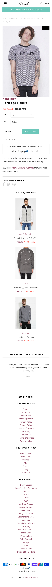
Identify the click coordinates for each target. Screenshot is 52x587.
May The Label (26, 513)
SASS (26, 545)
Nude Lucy (26, 532)
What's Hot (26, 456)
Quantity (7, 131)
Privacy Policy (26, 425)
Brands (26, 466)
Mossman (25, 520)
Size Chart (11, 139)
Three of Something (26, 551)
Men (26, 463)
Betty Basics (26, 484)
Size (4, 114)
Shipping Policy (26, 418)
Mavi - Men (26, 510)
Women (25, 459)
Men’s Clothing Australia (23, 167)
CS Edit (26, 494)
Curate (26, 497)
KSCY (26, 500)
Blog (26, 469)
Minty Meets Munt (26, 516)
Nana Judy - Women (26, 523)
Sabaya (26, 542)
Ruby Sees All (26, 539)
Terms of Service (26, 428)
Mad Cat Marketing (33, 577)
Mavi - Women (26, 507)
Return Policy (26, 421)
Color (5, 121)
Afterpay (26, 431)
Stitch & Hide (26, 548)
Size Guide (26, 415)
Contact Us (26, 434)
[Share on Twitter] (8, 184)
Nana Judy (9, 98)
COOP (26, 491)
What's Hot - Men (17, 19)
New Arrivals (26, 453)
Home (5, 19)
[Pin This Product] (14, 184)
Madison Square (26, 504)
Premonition (26, 536)
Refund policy (26, 441)
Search (26, 409)
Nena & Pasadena (26, 529)
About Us (26, 412)
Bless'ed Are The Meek (26, 488)
